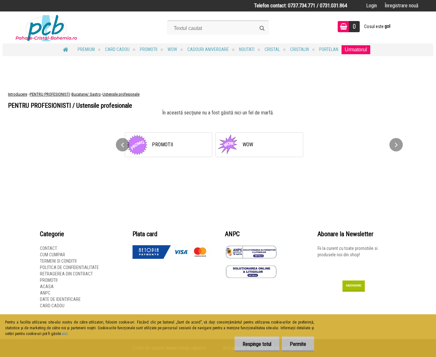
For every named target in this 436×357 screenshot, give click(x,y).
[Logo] (46, 27)
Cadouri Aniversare (208, 49)
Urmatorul (356, 49)
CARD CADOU (117, 49)
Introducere (17, 94)
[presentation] (122, 144)
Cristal (272, 49)
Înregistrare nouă (401, 6)
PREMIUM (86, 49)
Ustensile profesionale (120, 94)
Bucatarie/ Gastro (86, 94)
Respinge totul (257, 344)
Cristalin (299, 49)
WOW (172, 49)
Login (371, 6)
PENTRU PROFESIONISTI (50, 94)
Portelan (328, 49)
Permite (298, 344)
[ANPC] (251, 248)
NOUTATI (246, 49)
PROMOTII (148, 49)
